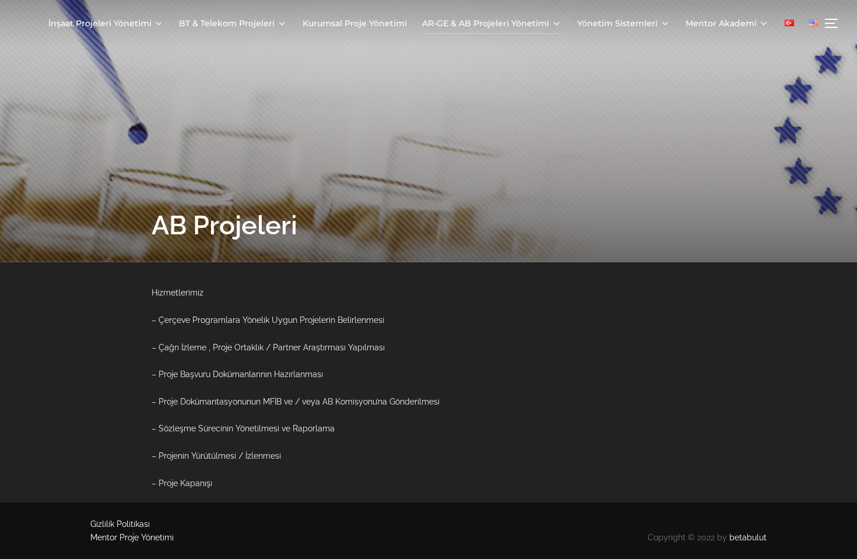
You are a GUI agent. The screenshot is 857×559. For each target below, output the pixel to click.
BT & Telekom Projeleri (227, 23)
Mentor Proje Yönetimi (132, 537)
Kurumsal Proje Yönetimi (355, 23)
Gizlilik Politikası (120, 524)
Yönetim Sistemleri (617, 23)
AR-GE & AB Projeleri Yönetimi (485, 23)
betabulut (748, 537)
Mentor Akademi (721, 23)
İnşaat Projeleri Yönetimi (100, 23)
